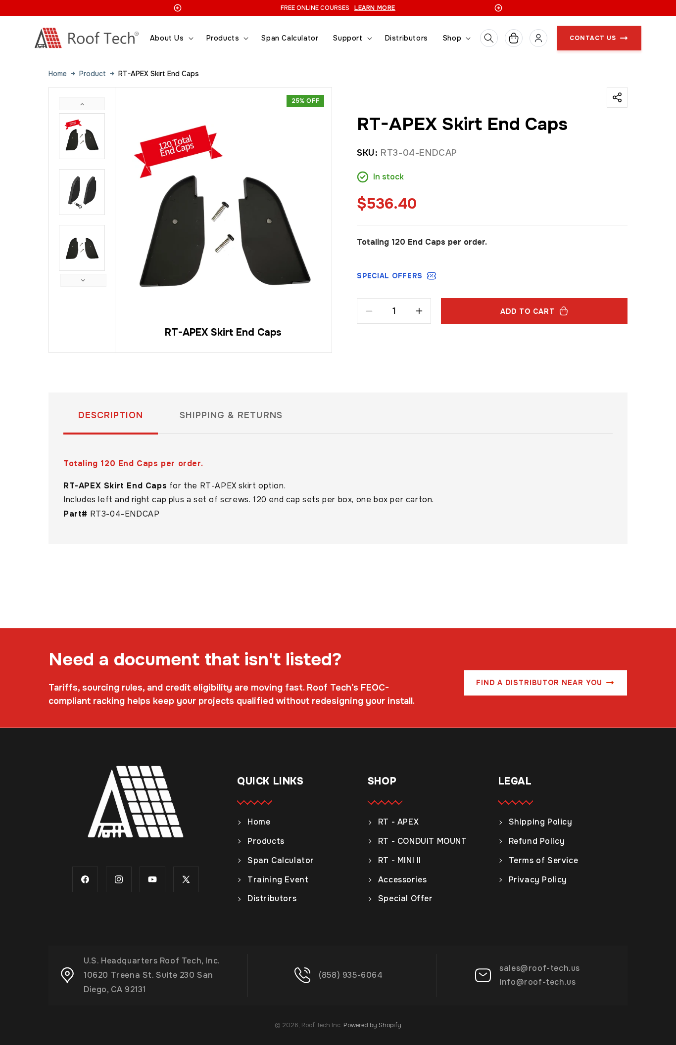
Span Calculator (280, 860)
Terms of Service (544, 860)
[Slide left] (82, 103)
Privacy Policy (538, 879)
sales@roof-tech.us (539, 968)
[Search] (489, 38)
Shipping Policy (541, 822)
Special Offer (405, 898)
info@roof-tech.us (537, 982)
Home (57, 73)
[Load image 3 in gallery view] (82, 248)
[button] (170, 38)
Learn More (374, 8)
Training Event (277, 879)
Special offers (390, 275)
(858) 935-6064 (351, 975)
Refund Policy (537, 841)
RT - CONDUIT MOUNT (422, 841)
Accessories (402, 879)
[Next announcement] (498, 8)
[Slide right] (83, 280)
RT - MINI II (399, 860)
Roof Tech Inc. (321, 1025)
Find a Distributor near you (539, 682)
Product (92, 73)
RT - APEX (398, 822)
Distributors (271, 898)
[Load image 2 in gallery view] (82, 192)
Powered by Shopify (372, 1025)
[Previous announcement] (178, 8)
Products (266, 841)
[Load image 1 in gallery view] (82, 136)
